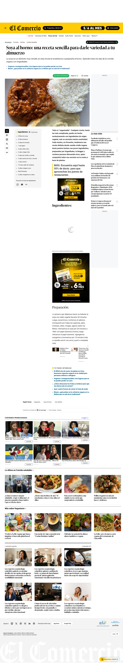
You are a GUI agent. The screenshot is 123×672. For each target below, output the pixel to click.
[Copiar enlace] (26, 184)
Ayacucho (78, 36)
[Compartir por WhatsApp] (17, 184)
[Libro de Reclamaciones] (115, 614)
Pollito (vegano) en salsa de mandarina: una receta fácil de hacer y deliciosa (105, 488)
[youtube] (25, 614)
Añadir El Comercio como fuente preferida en (102, 42)
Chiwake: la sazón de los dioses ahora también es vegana (76, 525)
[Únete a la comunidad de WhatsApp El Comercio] (61, 75)
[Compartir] (7, 131)
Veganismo (37, 392)
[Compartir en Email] (7, 148)
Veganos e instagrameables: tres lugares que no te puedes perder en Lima (35, 66)
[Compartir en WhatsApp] (7, 135)
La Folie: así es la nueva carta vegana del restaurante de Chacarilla (105, 526)
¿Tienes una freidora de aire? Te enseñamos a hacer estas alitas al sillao (47, 488)
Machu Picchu (96, 36)
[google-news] (34, 614)
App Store (56, 614)
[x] (16, 614)
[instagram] (21, 614)
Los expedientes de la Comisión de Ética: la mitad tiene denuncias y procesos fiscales (103, 166)
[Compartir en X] (7, 144)
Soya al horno (48, 392)
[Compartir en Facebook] (7, 139)
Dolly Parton (69, 36)
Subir (114, 624)
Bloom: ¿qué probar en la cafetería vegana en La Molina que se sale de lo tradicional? (39, 68)
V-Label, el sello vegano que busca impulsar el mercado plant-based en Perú (17, 526)
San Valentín (58, 392)
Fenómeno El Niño (41, 36)
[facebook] (12, 614)
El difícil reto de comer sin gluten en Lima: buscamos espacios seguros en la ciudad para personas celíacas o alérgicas (70, 364)
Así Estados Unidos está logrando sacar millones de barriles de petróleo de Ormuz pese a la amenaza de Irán (102, 176)
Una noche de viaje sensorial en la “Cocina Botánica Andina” (47, 525)
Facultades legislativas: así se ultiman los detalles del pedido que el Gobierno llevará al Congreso (101, 141)
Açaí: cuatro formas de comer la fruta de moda (71, 380)
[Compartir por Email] (22, 184)
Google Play (67, 614)
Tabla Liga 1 (86, 36)
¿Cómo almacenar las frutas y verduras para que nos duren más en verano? (71, 375)
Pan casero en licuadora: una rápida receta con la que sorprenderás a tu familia (75, 488)
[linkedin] (29, 614)
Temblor (61, 36)
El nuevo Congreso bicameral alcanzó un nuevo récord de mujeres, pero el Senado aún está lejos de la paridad (102, 204)
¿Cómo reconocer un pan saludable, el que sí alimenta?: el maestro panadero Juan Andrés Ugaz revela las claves (17, 489)
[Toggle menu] (5, 28)
